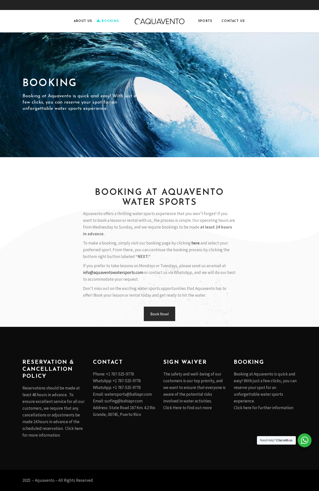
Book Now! (159, 313)
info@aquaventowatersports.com (113, 272)
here (195, 243)
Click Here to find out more (188, 407)
